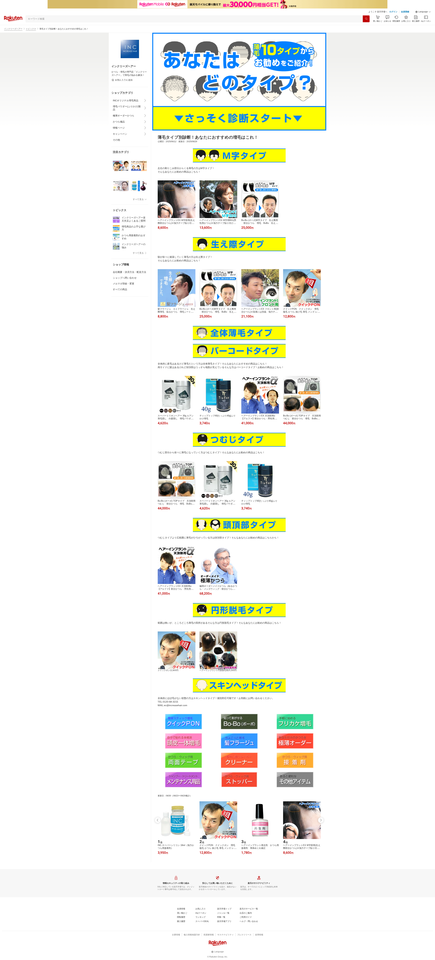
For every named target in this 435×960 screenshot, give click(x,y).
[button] (423, 12)
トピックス (31, 29)
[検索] (366, 18)
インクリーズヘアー (13, 29)
